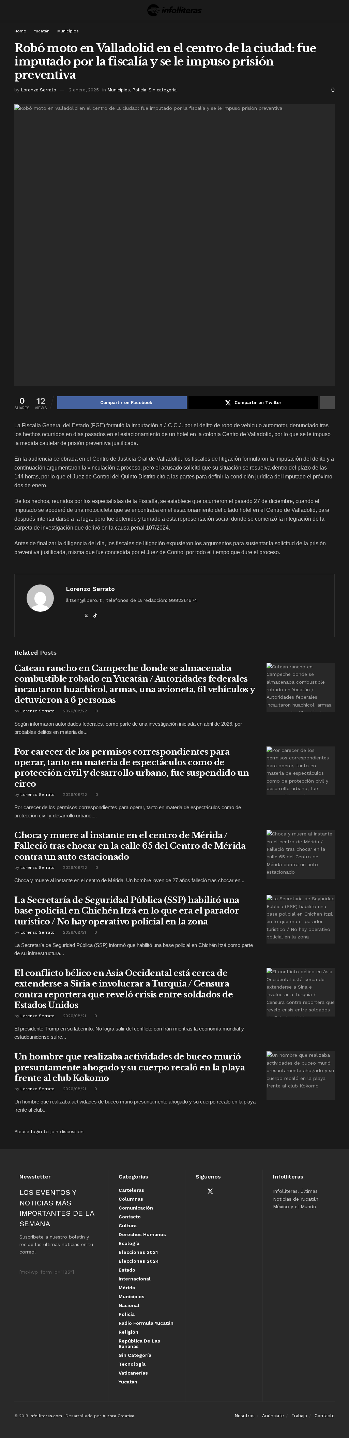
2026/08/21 (74, 932)
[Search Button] (332, 10)
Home (20, 31)
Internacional (135, 1278)
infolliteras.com (46, 1415)
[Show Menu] (17, 10)
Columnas (131, 1199)
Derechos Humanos (142, 1234)
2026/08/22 (74, 711)
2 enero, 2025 (84, 89)
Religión (128, 1332)
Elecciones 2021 (138, 1252)
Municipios (68, 31)
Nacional (129, 1305)
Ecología (129, 1243)
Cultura (128, 1225)
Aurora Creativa (118, 1415)
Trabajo (299, 1415)
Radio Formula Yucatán (146, 1323)
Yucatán (41, 31)
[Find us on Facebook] (198, 1192)
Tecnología (132, 1364)
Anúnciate (273, 1415)
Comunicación (136, 1208)
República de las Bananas (139, 1343)
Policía (139, 89)
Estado (127, 1270)
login (36, 1131)
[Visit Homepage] (174, 10)
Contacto (130, 1216)
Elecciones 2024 (139, 1261)
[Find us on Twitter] (210, 1191)
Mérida (127, 1287)
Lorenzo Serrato (38, 89)
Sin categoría (163, 89)
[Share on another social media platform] (327, 402)
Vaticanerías (133, 1373)
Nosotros (244, 1415)
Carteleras (131, 1190)
